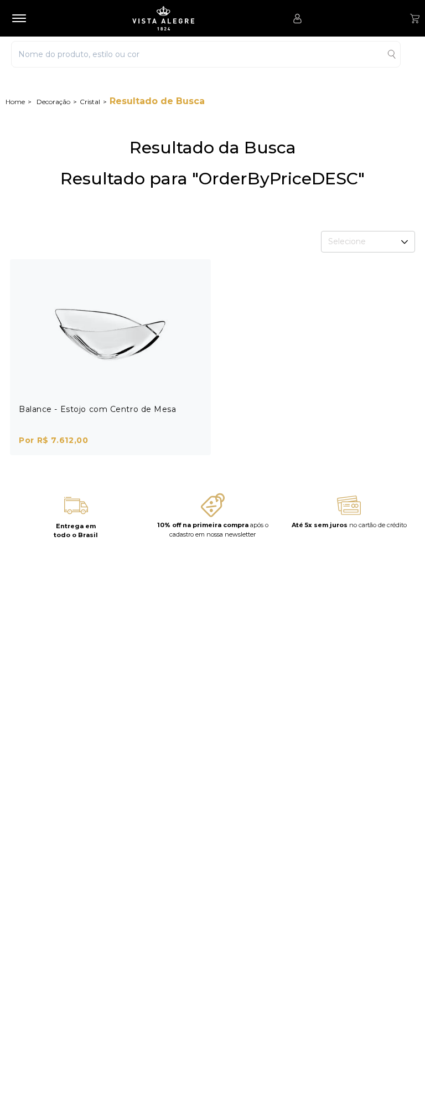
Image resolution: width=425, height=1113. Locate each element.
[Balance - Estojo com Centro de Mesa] (110, 332)
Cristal (90, 101)
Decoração (53, 101)
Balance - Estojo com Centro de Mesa (98, 409)
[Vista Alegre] (163, 18)
